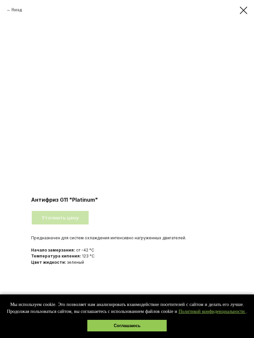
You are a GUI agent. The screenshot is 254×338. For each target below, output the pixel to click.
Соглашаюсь (127, 325)
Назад (17, 9)
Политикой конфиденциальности (212, 311)
